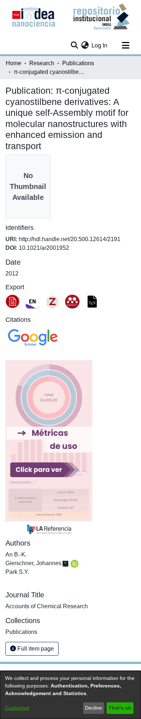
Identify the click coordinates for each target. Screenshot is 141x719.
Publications (78, 63)
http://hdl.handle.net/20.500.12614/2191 (69, 239)
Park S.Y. (17, 572)
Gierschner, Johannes (33, 563)
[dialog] (70, 695)
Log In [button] (99, 45)
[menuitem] (84, 45)
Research (41, 63)
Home (13, 63)
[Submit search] (74, 45)
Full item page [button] (35, 649)
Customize (17, 708)
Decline (93, 708)
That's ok (119, 708)
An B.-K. (16, 554)
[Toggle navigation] (125, 45)
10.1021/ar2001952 (44, 248)
